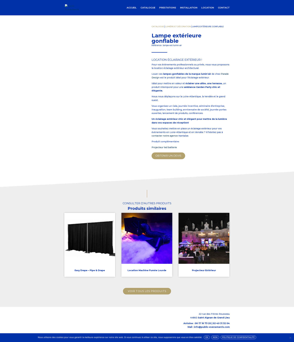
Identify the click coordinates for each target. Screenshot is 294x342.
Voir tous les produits (147, 291)
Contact (224, 8)
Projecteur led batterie (164, 147)
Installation (188, 8)
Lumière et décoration (178, 26)
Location (207, 8)
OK (206, 337)
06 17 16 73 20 (203, 323)
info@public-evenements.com (212, 327)
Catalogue (148, 8)
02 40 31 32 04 (221, 323)
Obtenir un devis (168, 155)
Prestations (167, 8)
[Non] (290, 337)
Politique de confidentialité (238, 337)
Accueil (132, 8)
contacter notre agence (165, 135)
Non (215, 337)
